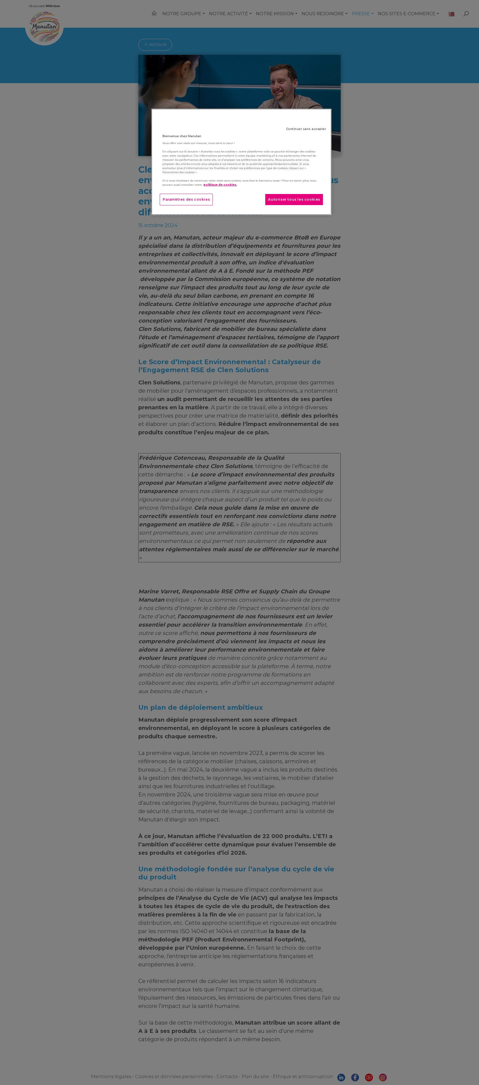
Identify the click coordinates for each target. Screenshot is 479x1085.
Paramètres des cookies (186, 199)
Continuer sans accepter (306, 129)
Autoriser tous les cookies (294, 199)
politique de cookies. (220, 185)
